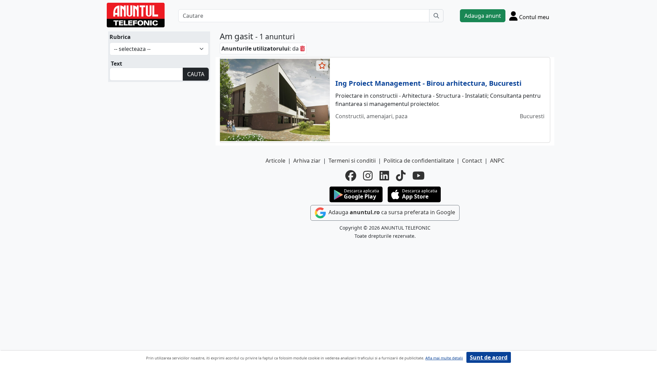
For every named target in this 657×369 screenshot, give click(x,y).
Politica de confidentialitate (419, 160)
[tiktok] (400, 175)
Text (116, 63)
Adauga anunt (482, 15)
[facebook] (350, 175)
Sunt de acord (488, 357)
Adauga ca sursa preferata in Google (391, 212)
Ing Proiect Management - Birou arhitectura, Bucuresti (428, 83)
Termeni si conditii (352, 160)
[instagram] (368, 175)
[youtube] (418, 175)
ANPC (497, 160)
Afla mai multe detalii (444, 357)
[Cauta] (436, 15)
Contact (472, 160)
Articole (275, 160)
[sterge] (302, 48)
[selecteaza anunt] (322, 65)
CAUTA (195, 74)
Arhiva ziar (307, 160)
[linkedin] (384, 175)
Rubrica (120, 37)
